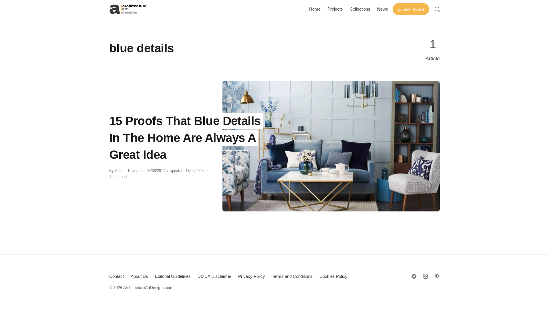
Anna (119, 171)
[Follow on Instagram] (425, 276)
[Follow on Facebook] (414, 276)
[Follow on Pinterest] (437, 276)
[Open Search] (437, 9)
